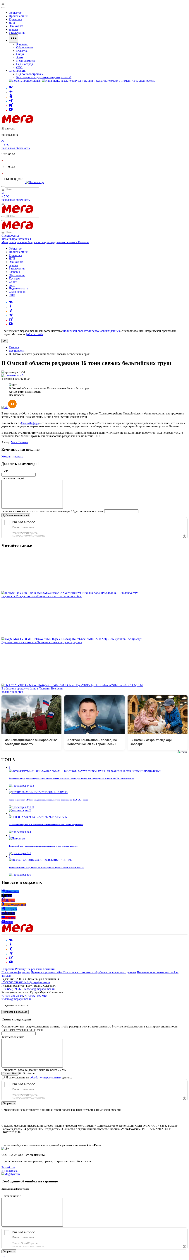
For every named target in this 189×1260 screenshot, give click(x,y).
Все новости (17, 350)
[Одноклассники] (11, 96)
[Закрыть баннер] (2, 4)
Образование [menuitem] (24, 47)
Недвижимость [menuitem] (25, 60)
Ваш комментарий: (13, 478)
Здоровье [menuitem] (22, 44)
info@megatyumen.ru (37, 982)
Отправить (9, 1103)
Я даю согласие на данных (38, 1077)
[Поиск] (2, 186)
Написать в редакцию (15, 1011)
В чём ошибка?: (11, 1196)
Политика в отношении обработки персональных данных (99, 972)
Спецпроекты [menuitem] (17, 70)
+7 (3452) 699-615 (36, 995)
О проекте (8, 969)
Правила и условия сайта (47, 972)
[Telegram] (11, 101)
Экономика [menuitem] (16, 26)
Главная (14, 347)
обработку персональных (45, 1077)
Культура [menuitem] (22, 50)
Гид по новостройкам (29, 74)
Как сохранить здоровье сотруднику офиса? (43, 77)
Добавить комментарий (16, 515)
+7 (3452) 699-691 (12, 982)
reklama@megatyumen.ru (16, 999)
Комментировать (12, 456)
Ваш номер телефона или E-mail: (22, 1029)
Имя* (4, 470)
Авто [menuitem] (19, 57)
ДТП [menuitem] (12, 22)
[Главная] (43, 122)
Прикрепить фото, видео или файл (33, 1069)
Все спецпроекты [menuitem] (144, 80)
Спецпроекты (10, 235)
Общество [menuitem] (15, 12)
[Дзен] (11, 92)
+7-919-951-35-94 (12, 995)
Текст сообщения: (12, 1037)
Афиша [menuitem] (13, 29)
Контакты (49, 969)
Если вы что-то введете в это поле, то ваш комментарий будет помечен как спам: (52, 511)
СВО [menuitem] (19, 67)
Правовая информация (15, 972)
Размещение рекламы (28, 969)
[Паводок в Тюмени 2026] (13, 182)
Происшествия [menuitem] (18, 16)
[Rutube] (11, 105)
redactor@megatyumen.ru (39, 989)
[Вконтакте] (11, 88)
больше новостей (12, 691)
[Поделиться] (3, 1256)
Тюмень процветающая (16, 238)
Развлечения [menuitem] (17, 32)
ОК (4, 340)
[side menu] (2, 7)
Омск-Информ (30, 423)
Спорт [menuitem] (20, 54)
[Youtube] (11, 110)
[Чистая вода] (35, 182)
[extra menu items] (13, 38)
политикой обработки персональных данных (91, 330)
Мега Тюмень (19, 442)
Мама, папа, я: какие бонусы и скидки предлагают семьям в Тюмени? (45, 242)
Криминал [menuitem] (15, 19)
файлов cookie (34, 334)
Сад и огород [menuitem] (24, 64)
